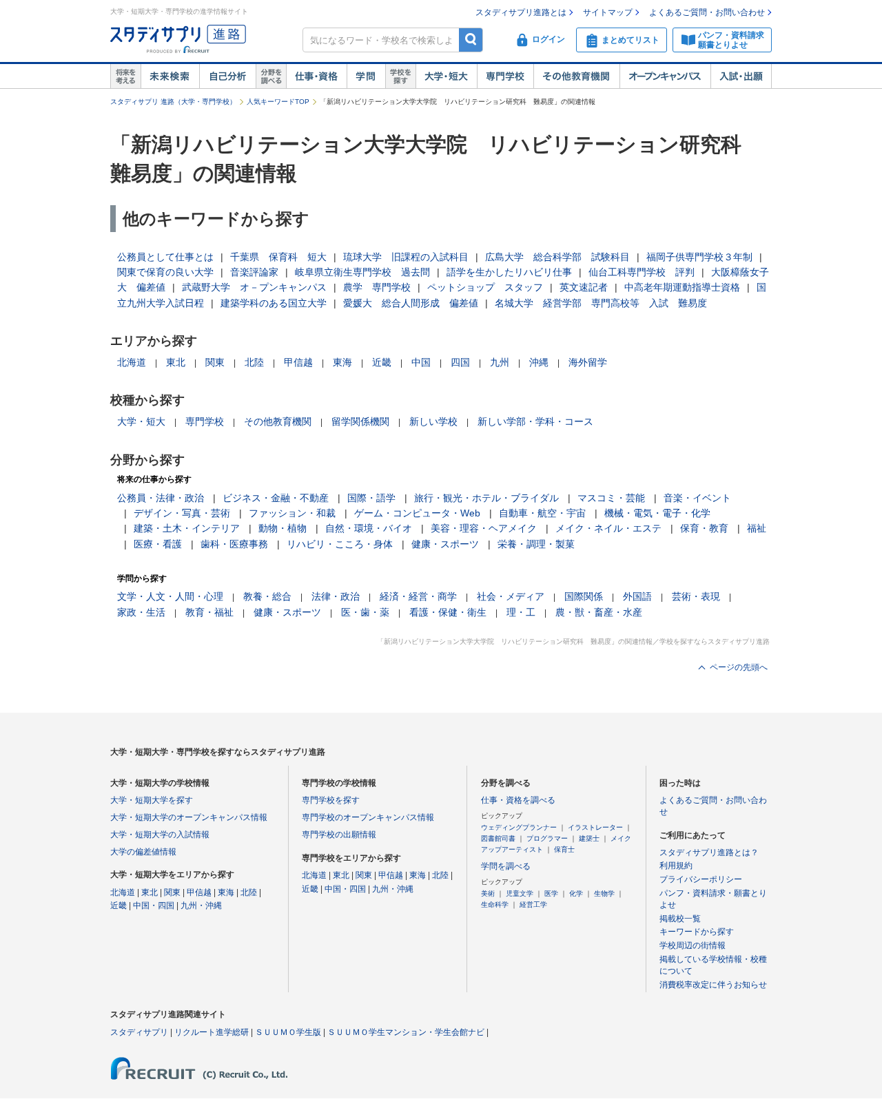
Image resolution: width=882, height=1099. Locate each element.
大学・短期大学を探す (151, 800)
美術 (488, 893)
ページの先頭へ (739, 667)
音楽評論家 (254, 272)
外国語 (637, 596)
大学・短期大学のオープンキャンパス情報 (188, 817)
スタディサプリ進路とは (520, 12)
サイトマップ (608, 12)
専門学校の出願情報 (339, 834)
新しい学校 (433, 421)
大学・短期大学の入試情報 (159, 834)
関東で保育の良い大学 (165, 272)
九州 (499, 362)
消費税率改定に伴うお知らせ (713, 985)
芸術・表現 (696, 596)
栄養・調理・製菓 (536, 544)
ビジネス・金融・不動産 (276, 497)
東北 (175, 362)
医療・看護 (158, 544)
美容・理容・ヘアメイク (484, 528)
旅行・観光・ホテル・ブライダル (486, 497)
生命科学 (495, 904)
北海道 (131, 362)
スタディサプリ (139, 1032)
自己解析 (227, 76)
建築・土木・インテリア (187, 528)
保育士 (564, 849)
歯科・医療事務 (234, 544)
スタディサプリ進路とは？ (709, 852)
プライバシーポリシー (700, 879)
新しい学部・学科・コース (535, 421)
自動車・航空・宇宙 (542, 513)
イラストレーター (595, 827)
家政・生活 (141, 612)
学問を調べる (506, 866)
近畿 (381, 362)
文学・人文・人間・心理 (170, 596)
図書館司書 (498, 838)
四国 (460, 362)
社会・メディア (510, 596)
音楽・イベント (697, 497)
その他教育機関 (576, 76)
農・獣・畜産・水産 (598, 612)
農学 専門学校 (377, 287)
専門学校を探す (331, 800)
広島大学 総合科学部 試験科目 (557, 256)
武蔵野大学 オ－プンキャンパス (254, 287)
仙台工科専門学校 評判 (641, 272)
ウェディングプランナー (519, 827)
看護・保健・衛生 (447, 612)
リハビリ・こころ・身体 (340, 544)
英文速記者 (584, 287)
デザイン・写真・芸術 (182, 513)
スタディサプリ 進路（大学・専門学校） (173, 101)
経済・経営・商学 (418, 596)
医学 (551, 893)
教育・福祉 (209, 612)
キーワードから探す (696, 931)
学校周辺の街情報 (692, 945)
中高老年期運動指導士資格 (682, 287)
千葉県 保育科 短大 (278, 256)
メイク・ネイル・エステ (608, 528)
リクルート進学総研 (211, 1032)
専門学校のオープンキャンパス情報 (368, 817)
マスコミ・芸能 (611, 497)
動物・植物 (282, 528)
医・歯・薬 (365, 612)
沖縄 (538, 362)
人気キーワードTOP (278, 101)
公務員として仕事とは (165, 256)
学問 (366, 76)
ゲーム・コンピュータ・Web (417, 513)
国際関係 (583, 596)
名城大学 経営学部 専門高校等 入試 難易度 (601, 302)
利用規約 (676, 865)
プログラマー (547, 838)
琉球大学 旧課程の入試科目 (406, 256)
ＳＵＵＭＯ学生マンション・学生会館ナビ (405, 1032)
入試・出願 (741, 76)
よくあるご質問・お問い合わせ (707, 12)
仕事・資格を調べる (518, 800)
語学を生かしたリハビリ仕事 (509, 272)
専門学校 (505, 76)
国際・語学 (371, 497)
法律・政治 (335, 596)
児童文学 (519, 893)
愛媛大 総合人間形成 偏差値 (410, 302)
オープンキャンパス (664, 76)
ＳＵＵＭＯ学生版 (288, 1032)
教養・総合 (267, 596)
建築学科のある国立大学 (273, 302)
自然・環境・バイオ (368, 528)
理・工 (520, 612)
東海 (342, 362)
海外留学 (587, 362)
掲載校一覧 (680, 918)
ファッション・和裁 (292, 513)
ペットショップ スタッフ (485, 287)
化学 (576, 893)
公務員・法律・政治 (160, 497)
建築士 (589, 838)
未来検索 (170, 76)
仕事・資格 (316, 76)
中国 (421, 362)
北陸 (254, 362)
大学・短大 (446, 76)
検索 (471, 40)
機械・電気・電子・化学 (657, 513)
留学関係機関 (360, 421)
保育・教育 (704, 528)
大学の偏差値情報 (143, 852)
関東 (215, 362)
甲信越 (298, 362)
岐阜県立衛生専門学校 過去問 (362, 272)
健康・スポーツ (445, 544)
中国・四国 (153, 905)
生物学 (604, 893)
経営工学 (533, 904)
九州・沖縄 (201, 905)
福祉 (756, 528)
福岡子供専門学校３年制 (699, 256)
